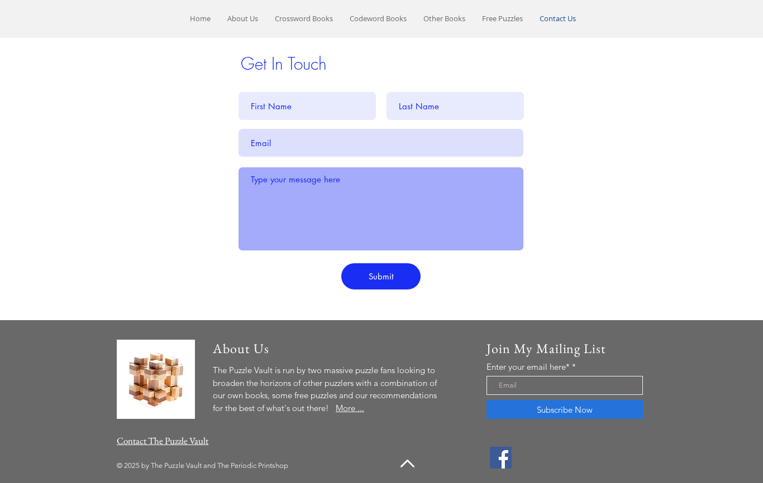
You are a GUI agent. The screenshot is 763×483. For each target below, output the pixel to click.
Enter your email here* (528, 367)
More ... (350, 408)
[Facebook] (501, 457)
